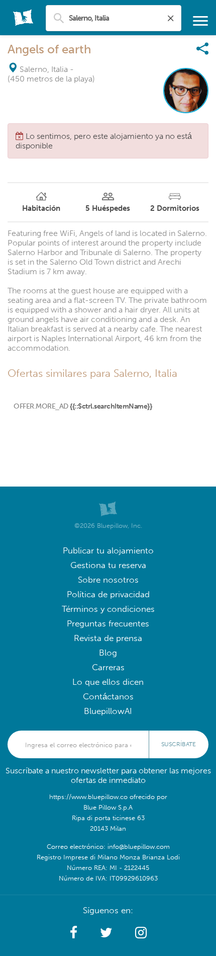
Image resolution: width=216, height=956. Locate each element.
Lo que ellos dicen (108, 682)
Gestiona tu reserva (108, 565)
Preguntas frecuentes (108, 623)
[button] (73, 933)
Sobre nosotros (108, 580)
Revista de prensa (108, 638)
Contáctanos (108, 696)
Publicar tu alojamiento (108, 550)
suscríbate (178, 744)
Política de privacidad (108, 594)
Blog (108, 653)
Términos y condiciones (108, 609)
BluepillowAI (108, 711)
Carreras (108, 667)
